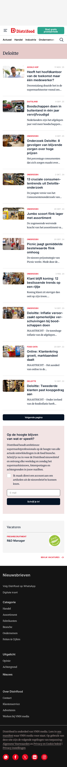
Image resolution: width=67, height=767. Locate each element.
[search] (61, 40)
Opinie (6, 660)
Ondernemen (10, 633)
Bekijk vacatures (50, 557)
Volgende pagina (33, 417)
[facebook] (15, 757)
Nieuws (8, 674)
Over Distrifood (13, 691)
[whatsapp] (6, 757)
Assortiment (10, 614)
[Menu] (5, 30)
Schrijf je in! (33, 501)
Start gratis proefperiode (51, 30)
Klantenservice (11, 704)
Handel (7, 608)
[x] (25, 757)
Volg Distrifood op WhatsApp (19, 586)
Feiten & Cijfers (11, 639)
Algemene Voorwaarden (16, 743)
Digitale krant (10, 592)
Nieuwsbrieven (16, 575)
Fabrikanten (10, 620)
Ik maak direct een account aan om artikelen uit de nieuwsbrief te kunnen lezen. (35, 479)
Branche (7, 627)
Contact (7, 697)
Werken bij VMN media (16, 716)
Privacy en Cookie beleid (47, 743)
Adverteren (9, 710)
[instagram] (44, 757)
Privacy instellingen (14, 747)
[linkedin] (35, 757)
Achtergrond (10, 666)
